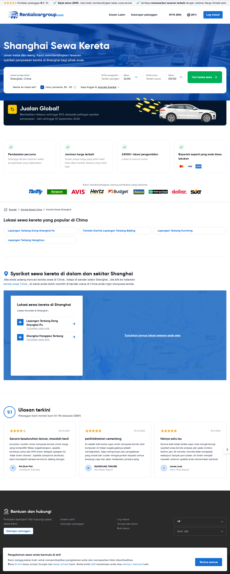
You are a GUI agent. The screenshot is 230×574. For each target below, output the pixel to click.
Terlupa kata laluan (127, 523)
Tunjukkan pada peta (37, 328)
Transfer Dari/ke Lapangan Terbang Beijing (109, 231)
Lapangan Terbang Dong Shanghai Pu (31, 231)
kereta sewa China (15, 284)
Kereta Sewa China (31, 209)
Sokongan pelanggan (144, 15)
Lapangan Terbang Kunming (175, 231)
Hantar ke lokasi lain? (24, 87)
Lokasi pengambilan (20, 75)
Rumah (13, 209)
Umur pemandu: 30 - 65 (58, 87)
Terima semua (208, 562)
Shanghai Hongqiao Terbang (44, 336)
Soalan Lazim (117, 15)
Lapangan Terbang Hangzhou (26, 240)
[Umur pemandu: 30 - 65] (42, 87)
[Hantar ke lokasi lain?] (10, 87)
